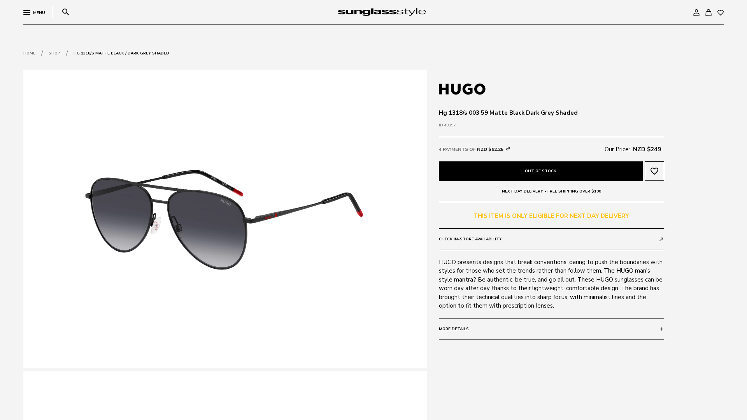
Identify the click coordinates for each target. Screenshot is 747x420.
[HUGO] (462, 88)
